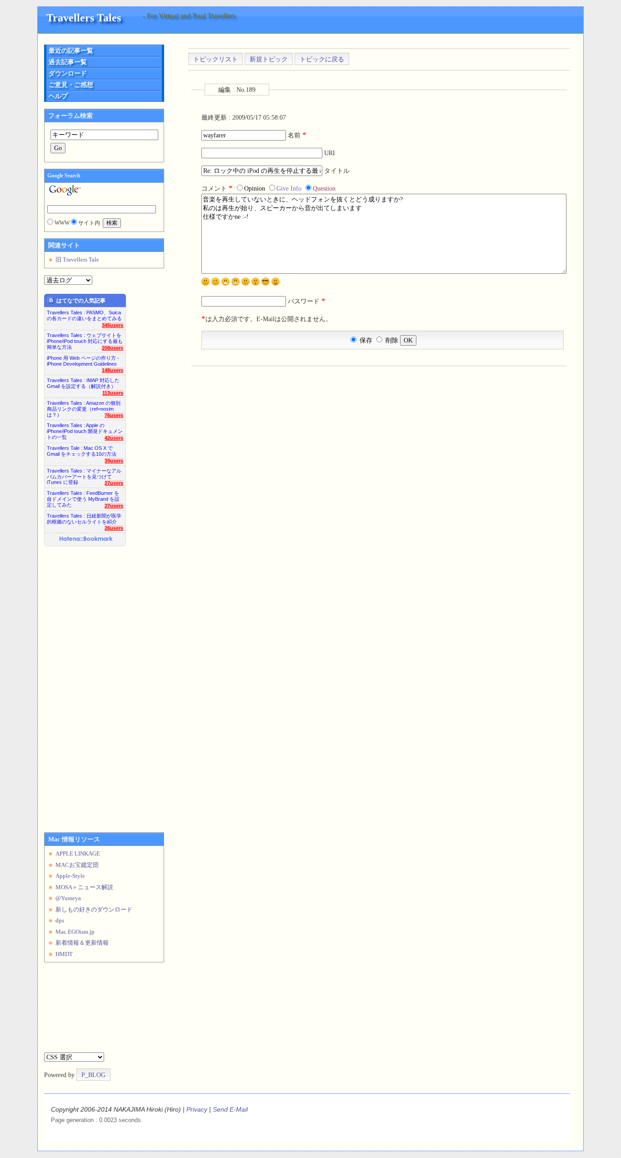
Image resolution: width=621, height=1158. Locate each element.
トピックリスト (215, 59)
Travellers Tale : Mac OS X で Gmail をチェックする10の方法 (81, 451)
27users (114, 483)
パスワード (307, 301)
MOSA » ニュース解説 (84, 887)
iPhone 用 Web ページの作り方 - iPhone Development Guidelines (83, 361)
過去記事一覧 (68, 61)
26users (114, 528)
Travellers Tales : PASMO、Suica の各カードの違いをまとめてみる (84, 315)
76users (114, 415)
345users (112, 325)
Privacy (196, 1109)
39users (114, 460)
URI (329, 152)
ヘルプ (58, 96)
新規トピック (269, 59)
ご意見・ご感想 (71, 84)
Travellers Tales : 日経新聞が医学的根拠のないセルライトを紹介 (84, 518)
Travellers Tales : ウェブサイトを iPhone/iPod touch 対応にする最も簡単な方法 (85, 338)
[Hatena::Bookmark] (86, 539)
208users (112, 348)
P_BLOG (93, 1074)
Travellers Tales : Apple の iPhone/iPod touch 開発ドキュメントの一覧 (85, 429)
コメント (217, 188)
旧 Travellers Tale (77, 259)
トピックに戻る (322, 59)
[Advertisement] (80, 685)
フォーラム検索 (70, 115)
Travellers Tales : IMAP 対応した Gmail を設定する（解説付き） (83, 383)
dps (59, 920)
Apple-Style (70, 875)
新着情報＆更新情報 (82, 942)
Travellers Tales (83, 17)
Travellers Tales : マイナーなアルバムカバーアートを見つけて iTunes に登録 (84, 474)
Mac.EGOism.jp (75, 931)
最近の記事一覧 (71, 50)
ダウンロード (68, 73)
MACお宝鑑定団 (77, 864)
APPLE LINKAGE (77, 853)
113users (112, 393)
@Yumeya (68, 898)
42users (114, 438)
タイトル (337, 170)
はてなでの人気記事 (80, 300)
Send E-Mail (230, 1109)
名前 (297, 135)
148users (112, 370)
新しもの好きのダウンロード (93, 909)
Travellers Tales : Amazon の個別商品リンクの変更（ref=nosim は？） (83, 406)
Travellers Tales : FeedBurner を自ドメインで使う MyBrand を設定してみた (83, 496)
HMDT (64, 954)
